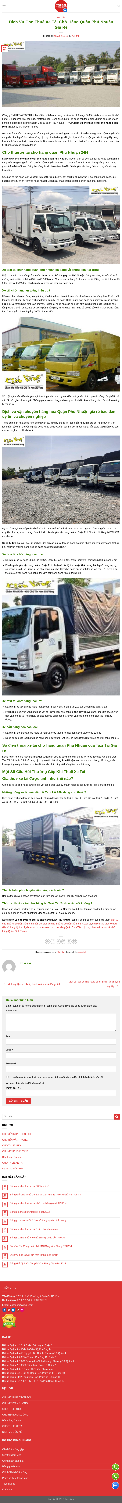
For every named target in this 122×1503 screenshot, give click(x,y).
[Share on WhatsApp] (47, 941)
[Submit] (117, 1117)
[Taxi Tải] (61, 6)
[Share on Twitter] (58, 941)
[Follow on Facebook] (4, 1310)
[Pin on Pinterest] (69, 941)
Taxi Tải (75, 36)
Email (9, 1050)
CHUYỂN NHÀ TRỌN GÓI (16, 1134)
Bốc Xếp (61, 17)
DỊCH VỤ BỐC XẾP (13, 1168)
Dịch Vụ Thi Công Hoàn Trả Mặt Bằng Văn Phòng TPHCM (41, 1246)
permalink (82, 952)
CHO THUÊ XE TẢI (12, 1163)
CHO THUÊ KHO (11, 1145)
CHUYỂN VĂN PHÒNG (15, 1140)
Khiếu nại (7, 1489)
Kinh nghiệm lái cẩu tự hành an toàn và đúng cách (34, 984)
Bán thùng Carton (11, 1157)
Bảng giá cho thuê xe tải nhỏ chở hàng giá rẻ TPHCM (38, 1203)
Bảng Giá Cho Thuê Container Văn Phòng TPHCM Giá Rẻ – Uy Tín (45, 1194)
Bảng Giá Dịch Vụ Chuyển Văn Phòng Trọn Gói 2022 (38, 1263)
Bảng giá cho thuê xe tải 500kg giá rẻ (29, 1186)
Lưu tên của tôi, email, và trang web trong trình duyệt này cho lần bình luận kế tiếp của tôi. (57, 1077)
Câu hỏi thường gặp (13, 1449)
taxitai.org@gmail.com (21, 1305)
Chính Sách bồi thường (14, 1472)
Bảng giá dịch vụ (11, 1466)
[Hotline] (115, 1476)
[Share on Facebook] (52, 941)
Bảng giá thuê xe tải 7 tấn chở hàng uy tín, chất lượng (38, 1220)
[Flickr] (22, 1310)
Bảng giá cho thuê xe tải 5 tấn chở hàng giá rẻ (34, 1229)
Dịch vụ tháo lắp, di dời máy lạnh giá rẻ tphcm (34, 1255)
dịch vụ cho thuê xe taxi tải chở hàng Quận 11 (66, 923)
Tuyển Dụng (8, 1483)
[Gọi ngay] (115, 1467)
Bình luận (11, 1010)
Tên (8, 1036)
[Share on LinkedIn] (74, 941)
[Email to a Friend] (63, 941)
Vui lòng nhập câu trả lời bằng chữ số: (25, 1083)
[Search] (119, 6)
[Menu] (4, 6)
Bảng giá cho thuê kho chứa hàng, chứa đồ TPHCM (37, 1237)
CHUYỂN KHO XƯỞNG (15, 1151)
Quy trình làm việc (11, 1455)
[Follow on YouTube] (18, 1310)
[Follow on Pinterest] (9, 1310)
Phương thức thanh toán (15, 1478)
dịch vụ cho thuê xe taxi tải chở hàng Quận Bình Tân (54, 927)
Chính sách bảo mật (12, 1461)
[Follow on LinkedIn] (13, 1310)
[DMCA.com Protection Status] (9, 1321)
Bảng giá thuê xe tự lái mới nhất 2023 (30, 1212)
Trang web (11, 1063)
